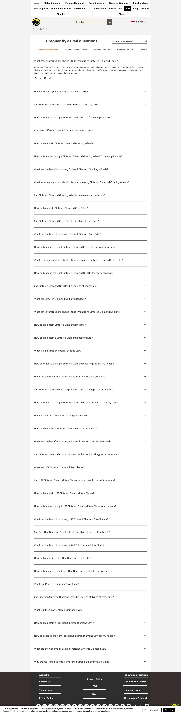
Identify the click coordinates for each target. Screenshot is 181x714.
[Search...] (109, 22)
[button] (35, 78)
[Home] (33, 29)
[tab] (47, 50)
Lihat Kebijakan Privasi (101, 711)
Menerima (169, 710)
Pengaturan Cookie (151, 710)
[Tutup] (178, 710)
